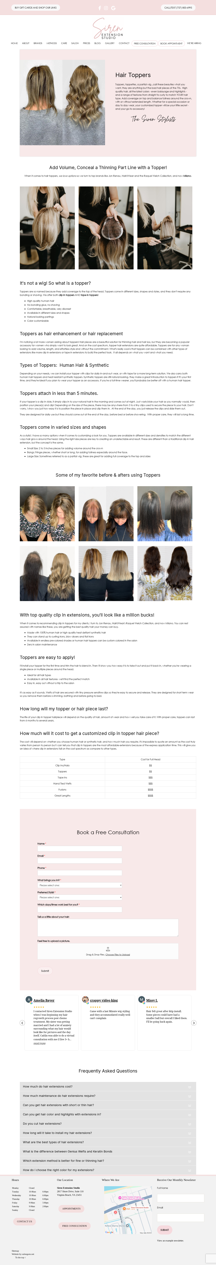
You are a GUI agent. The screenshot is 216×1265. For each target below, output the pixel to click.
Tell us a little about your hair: (53, 916)
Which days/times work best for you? (58, 904)
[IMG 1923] (106, 540)
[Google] (113, 8)
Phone (41, 867)
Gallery (109, 43)
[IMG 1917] (164, 540)
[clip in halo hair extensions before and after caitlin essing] (164, 600)
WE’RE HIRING (194, 43)
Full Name (162, 1187)
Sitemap (15, 1251)
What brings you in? (49, 880)
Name (41, 843)
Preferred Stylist (46, 892)
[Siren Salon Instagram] (106, 8)
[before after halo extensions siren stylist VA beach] (106, 600)
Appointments (71, 1208)
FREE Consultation (74, 1226)
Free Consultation (144, 43)
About (25, 43)
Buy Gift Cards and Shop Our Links (36, 7)
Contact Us (24, 1221)
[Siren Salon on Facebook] (100, 8)
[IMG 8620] (47, 600)
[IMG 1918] (47, 540)
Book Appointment (171, 43)
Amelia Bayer (44, 1001)
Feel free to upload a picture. (53, 941)
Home (14, 43)
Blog (97, 43)
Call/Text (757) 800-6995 (178, 7)
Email (41, 855)
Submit (45, 970)
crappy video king (104, 1001)
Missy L (152, 1001)
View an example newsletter (170, 1240)
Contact (124, 43)
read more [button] (39, 1043)
